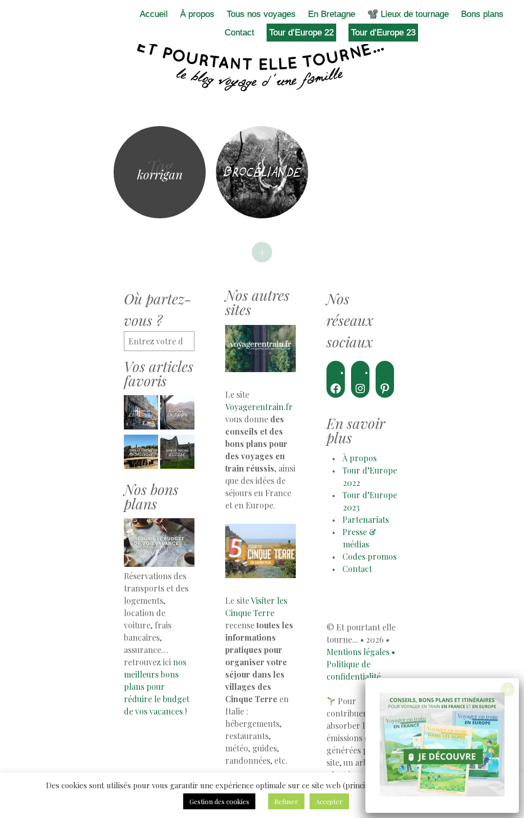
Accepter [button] (329, 801)
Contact (239, 32)
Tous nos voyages (261, 14)
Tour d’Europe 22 (301, 32)
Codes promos (369, 556)
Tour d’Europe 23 (383, 32)
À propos (197, 14)
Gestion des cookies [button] (219, 801)
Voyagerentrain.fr (259, 406)
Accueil (154, 14)
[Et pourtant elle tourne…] (262, 66)
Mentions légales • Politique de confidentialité (360, 664)
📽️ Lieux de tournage (408, 14)
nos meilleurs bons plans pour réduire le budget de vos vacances (156, 687)
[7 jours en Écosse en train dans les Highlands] (177, 414)
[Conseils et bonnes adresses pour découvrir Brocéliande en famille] (262, 172)
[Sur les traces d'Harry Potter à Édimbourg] (141, 414)
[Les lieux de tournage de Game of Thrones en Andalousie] (141, 453)
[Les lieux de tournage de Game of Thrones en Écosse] (177, 453)
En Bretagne (331, 14)
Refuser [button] (286, 801)
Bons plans (482, 14)
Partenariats (365, 519)
